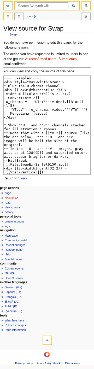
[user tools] (86, 5)
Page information (15, 329)
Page (8, 193)
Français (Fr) (13, 296)
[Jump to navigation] (8, 5)
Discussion (11, 198)
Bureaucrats (67, 59)
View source (12, 207)
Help (7, 254)
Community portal (16, 240)
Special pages (13, 259)
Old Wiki (10, 273)
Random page (13, 249)
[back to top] (47, 340)
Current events (14, 268)
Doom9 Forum (14, 278)
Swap (13, 34)
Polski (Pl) (11, 306)
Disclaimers (72, 363)
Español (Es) (13, 292)
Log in (8, 226)
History (9, 212)
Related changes (15, 325)
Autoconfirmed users (40, 59)
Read (7, 202)
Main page (11, 235)
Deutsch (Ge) (13, 287)
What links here (14, 320)
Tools (85, 17)
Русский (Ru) (13, 311)
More (30, 16)
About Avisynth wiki (49, 363)
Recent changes (15, 245)
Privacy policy (24, 363)
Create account (14, 221)
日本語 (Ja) (12, 301)
